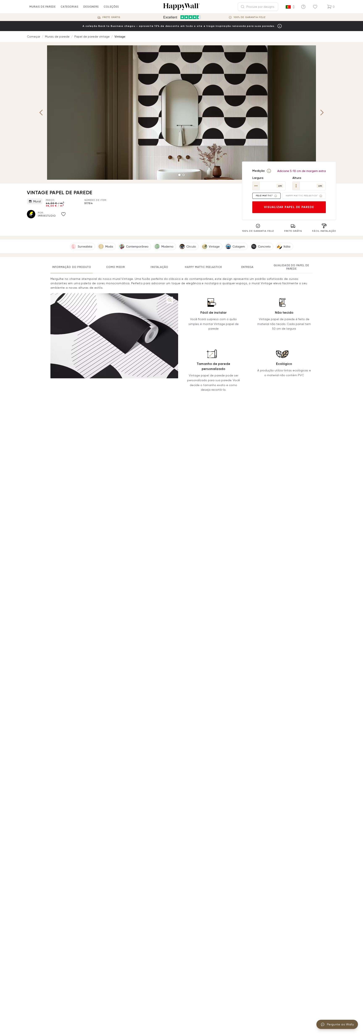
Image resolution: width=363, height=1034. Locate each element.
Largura (257, 178)
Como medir (115, 267)
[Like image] (63, 214)
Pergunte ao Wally (340, 1024)
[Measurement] (268, 170)
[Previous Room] (41, 112)
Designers (91, 6)
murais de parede (42, 6)
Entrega (247, 267)
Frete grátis (111, 17)
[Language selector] (290, 6)
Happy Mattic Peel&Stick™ (302, 195)
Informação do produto (71, 267)
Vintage (119, 36)
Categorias (69, 6)
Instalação (159, 267)
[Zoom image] (169, 300)
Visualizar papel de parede (289, 207)
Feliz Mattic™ (264, 195)
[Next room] (322, 112)
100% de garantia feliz (250, 17)
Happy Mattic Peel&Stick (203, 267)
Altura (296, 178)
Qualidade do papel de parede (291, 267)
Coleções (111, 6)
